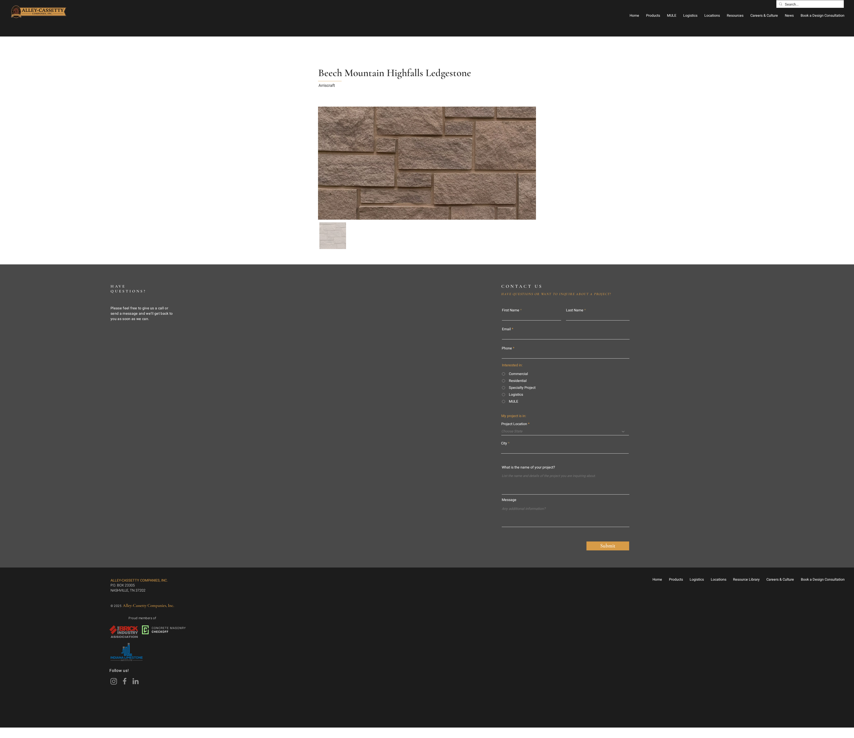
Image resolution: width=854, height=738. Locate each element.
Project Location (514, 424)
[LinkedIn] (135, 681)
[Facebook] (124, 681)
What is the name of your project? (528, 467)
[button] (653, 16)
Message (509, 500)
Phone (507, 348)
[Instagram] (113, 681)
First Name (510, 310)
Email (506, 329)
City (504, 443)
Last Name (574, 310)
